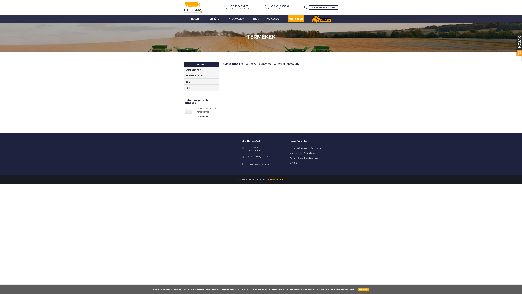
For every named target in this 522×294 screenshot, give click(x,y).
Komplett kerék (194, 75)
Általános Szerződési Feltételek (305, 148)
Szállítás (294, 163)
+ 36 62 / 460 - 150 (261, 157)
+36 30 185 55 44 (280, 6)
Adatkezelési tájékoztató (302, 153)
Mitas (212, 50)
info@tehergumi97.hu (262, 164)
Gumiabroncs (193, 69)
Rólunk (195, 18)
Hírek (255, 18)
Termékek (214, 18)
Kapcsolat (273, 18)
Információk (236, 18)
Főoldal (188, 50)
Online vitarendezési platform (304, 158)
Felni (188, 88)
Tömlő (189, 82)
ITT (347, 289)
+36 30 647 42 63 (239, 6)
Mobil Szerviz (296, 18)
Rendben (363, 289)
